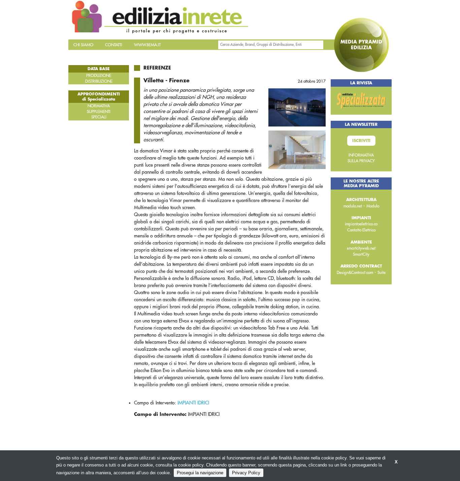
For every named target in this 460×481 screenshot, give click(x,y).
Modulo (372, 206)
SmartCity (361, 254)
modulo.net (352, 206)
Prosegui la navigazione (200, 472)
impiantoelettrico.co (361, 224)
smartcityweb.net (361, 248)
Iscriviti (361, 141)
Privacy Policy (246, 472)
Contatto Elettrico (361, 230)
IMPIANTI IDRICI (193, 402)
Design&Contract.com (355, 273)
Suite (381, 273)
